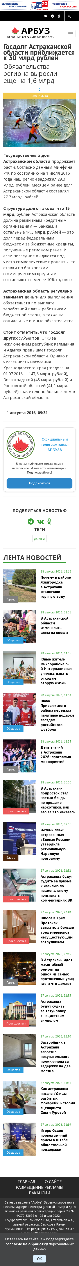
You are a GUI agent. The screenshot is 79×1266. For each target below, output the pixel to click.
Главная (26, 1181)
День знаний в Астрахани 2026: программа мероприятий (56, 754)
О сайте (53, 1181)
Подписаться (39, 483)
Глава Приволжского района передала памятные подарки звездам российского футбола (57, 715)
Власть (11, 858)
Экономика (39, 96)
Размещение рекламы (39, 1187)
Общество (13, 640)
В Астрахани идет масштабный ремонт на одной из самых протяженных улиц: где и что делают (58, 971)
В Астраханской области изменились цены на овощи (54, 625)
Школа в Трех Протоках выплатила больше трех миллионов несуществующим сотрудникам (57, 929)
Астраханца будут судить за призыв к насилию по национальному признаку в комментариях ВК (57, 888)
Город (11, 599)
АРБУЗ (31, 31)
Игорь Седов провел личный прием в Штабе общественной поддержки (54, 1140)
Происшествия (16, 811)
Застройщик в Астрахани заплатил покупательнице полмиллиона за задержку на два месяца (55, 1056)
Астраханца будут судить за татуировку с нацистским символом (53, 1011)
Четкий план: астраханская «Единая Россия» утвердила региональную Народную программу (55, 844)
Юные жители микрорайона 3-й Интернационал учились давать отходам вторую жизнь (56, 671)
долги (39, 538)
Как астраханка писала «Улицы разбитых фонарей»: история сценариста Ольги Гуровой (58, 1100)
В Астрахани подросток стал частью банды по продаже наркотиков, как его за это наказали (58, 800)
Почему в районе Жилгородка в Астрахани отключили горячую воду (56, 587)
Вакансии (39, 1192)
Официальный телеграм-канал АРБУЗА (54, 444)
